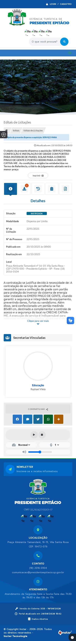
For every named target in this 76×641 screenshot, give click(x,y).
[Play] (34, 434)
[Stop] (42, 434)
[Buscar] (64, 42)
